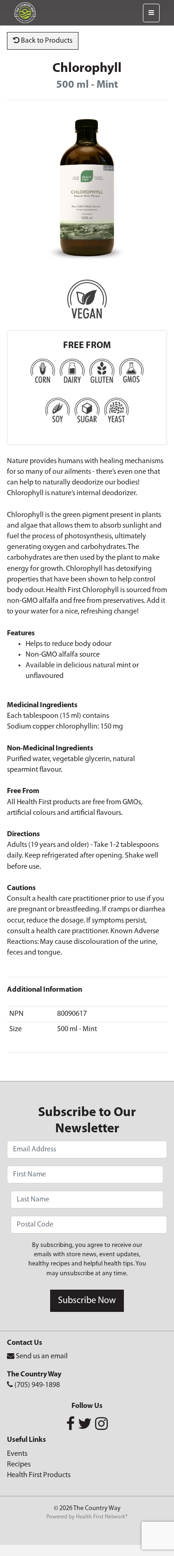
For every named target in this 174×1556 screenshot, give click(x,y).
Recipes (19, 1464)
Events (17, 1454)
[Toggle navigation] (151, 13)
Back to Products (45, 41)
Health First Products (39, 1475)
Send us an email (42, 1356)
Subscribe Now (87, 1300)
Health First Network (100, 1517)
